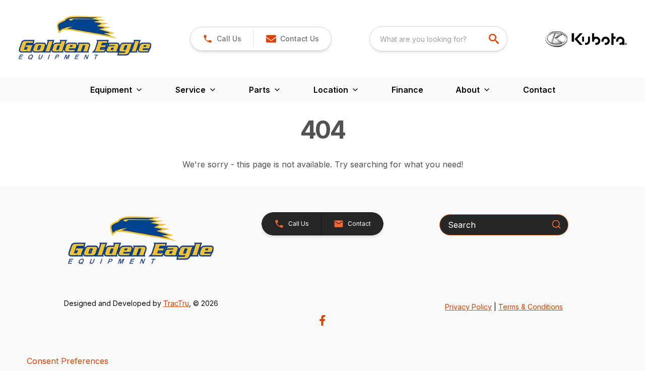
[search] (495, 38)
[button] (221, 39)
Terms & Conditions (530, 306)
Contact (539, 90)
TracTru (176, 303)
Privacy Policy (468, 306)
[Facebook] (322, 320)
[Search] (556, 224)
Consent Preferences (67, 361)
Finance (407, 90)
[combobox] (438, 39)
